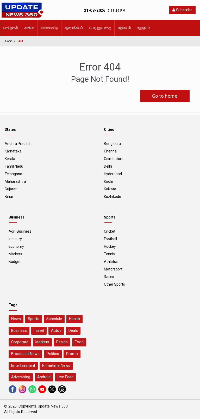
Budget (15, 261)
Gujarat (11, 189)
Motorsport (113, 269)
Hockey (110, 246)
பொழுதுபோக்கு (100, 28)
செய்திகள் (10, 28)
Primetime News (56, 365)
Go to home (165, 96)
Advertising (20, 377)
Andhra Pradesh (18, 143)
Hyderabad (113, 174)
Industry (15, 239)
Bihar (9, 196)
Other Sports (114, 284)
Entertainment (23, 365)
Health (74, 319)
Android (44, 377)
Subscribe (183, 10)
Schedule (54, 319)
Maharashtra (15, 181)
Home (8, 41)
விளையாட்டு (49, 28)
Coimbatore (113, 159)
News (16, 319)
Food (79, 342)
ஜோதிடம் (144, 28)
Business (19, 330)
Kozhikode (112, 196)
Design (62, 342)
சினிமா (29, 28)
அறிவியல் (124, 28)
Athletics (111, 261)
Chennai (110, 151)
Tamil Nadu (14, 166)
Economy (16, 246)
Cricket (109, 231)
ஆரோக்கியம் (74, 28)
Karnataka (13, 151)
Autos (56, 330)
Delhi (108, 166)
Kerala (10, 159)
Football (110, 239)
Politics (53, 354)
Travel (39, 330)
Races (109, 277)
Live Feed (65, 377)
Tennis (109, 254)
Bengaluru (112, 143)
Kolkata (110, 189)
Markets (15, 254)
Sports (33, 319)
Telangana (13, 174)
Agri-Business (20, 231)
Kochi (108, 181)
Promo (72, 354)
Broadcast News (25, 354)
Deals (73, 330)
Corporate (19, 342)
